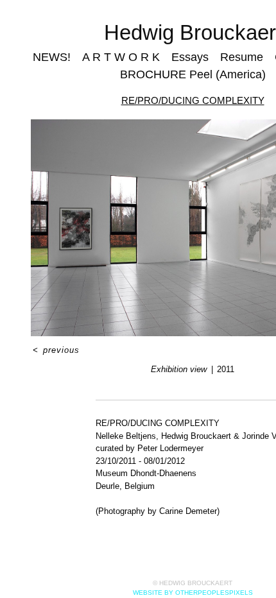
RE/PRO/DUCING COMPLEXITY (192, 100)
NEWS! (52, 57)
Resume (241, 57)
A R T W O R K (121, 57)
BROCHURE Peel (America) (193, 74)
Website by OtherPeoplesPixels (193, 592)
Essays (190, 57)
